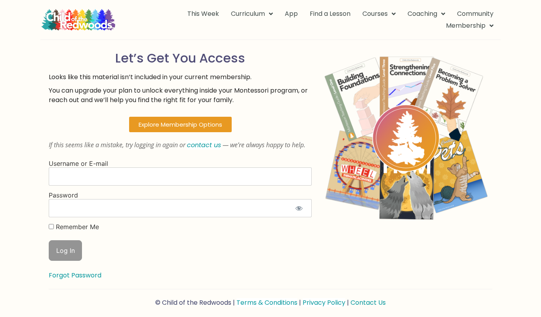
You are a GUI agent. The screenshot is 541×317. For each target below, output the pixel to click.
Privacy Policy (324, 302)
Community (475, 13)
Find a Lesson (330, 13)
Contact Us (368, 302)
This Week (203, 13)
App (291, 13)
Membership (466, 25)
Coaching (422, 13)
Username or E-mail (78, 163)
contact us (204, 145)
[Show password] (299, 208)
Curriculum (248, 13)
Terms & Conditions (266, 302)
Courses (375, 13)
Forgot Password (75, 275)
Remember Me (76, 227)
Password (63, 195)
